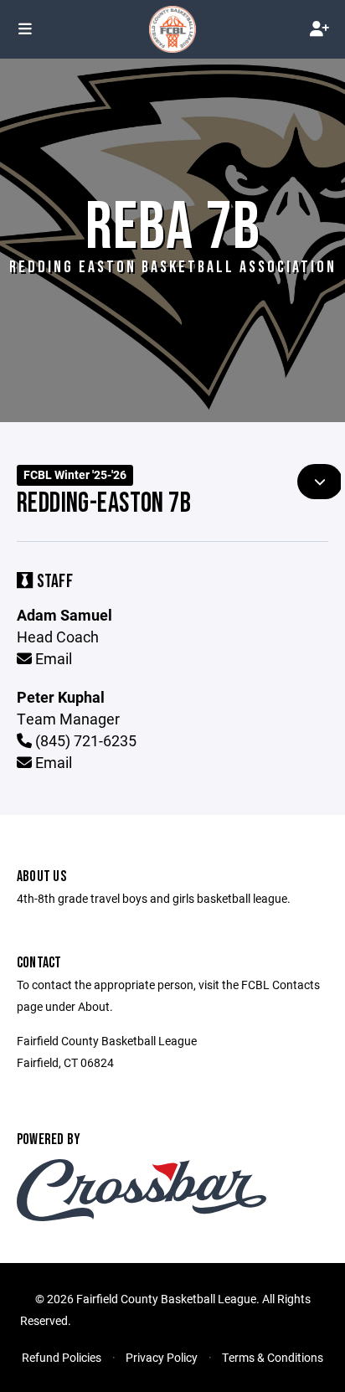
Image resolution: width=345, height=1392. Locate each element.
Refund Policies (61, 1357)
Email (52, 658)
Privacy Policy (162, 1357)
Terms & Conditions (272, 1357)
